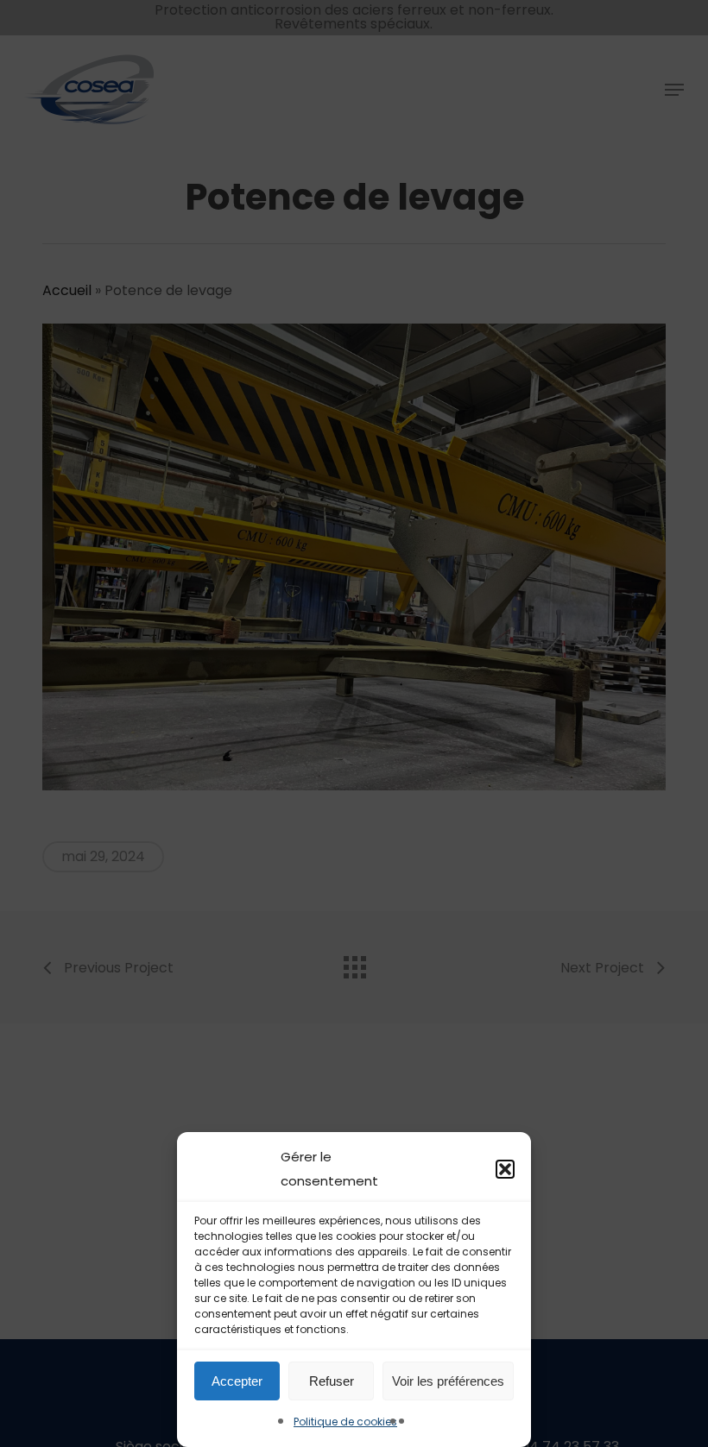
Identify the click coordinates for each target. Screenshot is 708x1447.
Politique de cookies (345, 1421)
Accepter (237, 1381)
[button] (505, 1169)
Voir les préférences (448, 1381)
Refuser (331, 1381)
